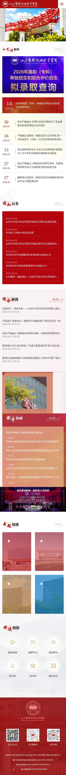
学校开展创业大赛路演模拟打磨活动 (24, 432)
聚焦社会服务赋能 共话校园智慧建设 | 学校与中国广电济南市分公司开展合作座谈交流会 (33, 358)
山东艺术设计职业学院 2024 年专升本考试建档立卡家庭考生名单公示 (32, 469)
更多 (44, 503)
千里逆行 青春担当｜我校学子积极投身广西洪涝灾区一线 (31, 321)
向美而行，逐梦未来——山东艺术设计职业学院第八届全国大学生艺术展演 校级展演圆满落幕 (33, 308)
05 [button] (44, 37)
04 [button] (38, 37)
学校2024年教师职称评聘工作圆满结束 (25, 459)
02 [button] (27, 37)
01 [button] (22, 37)
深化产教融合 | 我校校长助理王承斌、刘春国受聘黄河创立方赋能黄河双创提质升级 (33, 333)
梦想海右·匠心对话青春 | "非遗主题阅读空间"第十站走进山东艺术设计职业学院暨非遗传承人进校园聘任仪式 (33, 345)
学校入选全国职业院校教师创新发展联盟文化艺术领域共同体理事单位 (32, 451)
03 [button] (33, 39)
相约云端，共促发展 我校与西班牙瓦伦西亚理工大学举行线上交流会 (32, 478)
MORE (58, 49)
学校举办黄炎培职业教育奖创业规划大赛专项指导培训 (32, 442)
